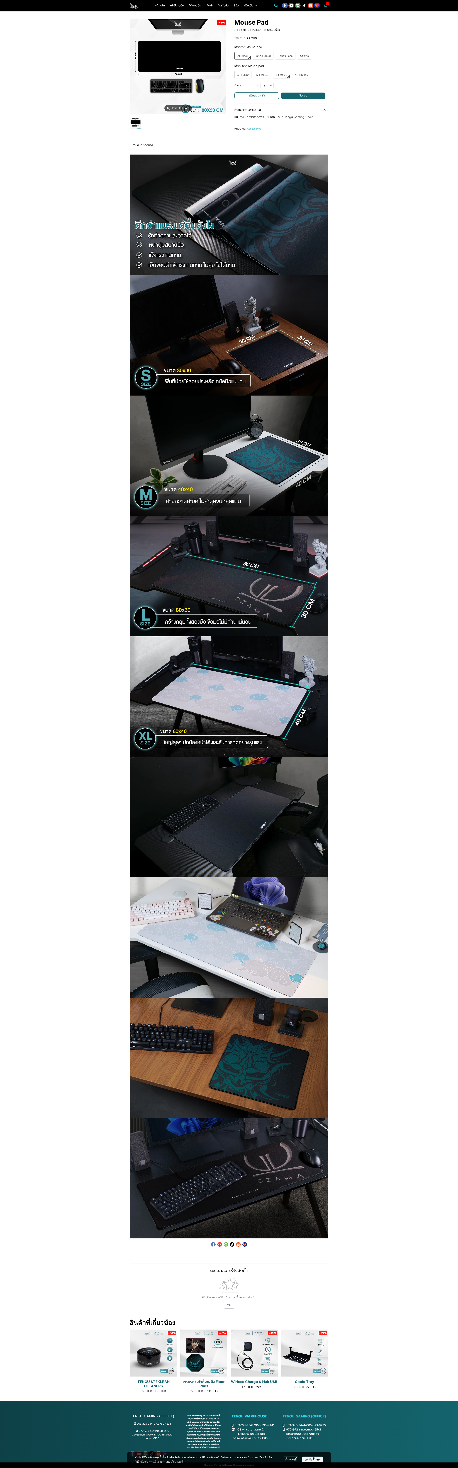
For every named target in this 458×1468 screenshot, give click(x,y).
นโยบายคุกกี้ (177, 1461)
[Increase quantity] (270, 85)
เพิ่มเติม (249, 5)
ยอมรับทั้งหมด (312, 1459)
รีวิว (229, 1305)
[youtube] (291, 5)
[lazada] (317, 5)
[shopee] (310, 5)
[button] (276, 6)
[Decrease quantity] (257, 85)
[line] (298, 5)
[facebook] (285, 5)
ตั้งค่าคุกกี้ (291, 1459)
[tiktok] (304, 5)
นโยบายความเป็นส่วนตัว (152, 1461)
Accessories (254, 129)
